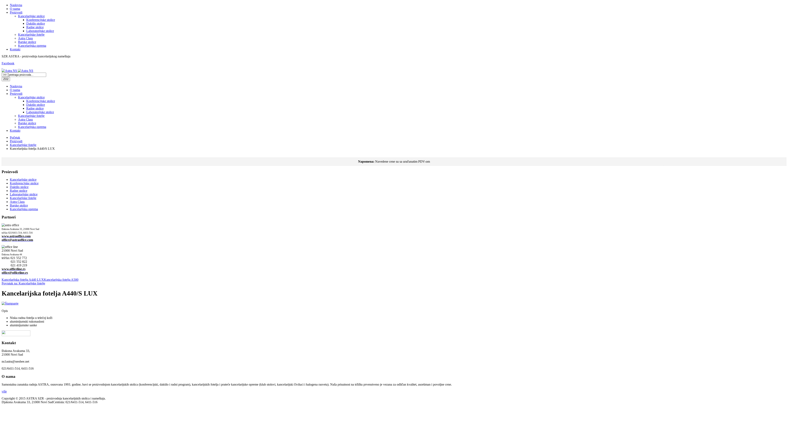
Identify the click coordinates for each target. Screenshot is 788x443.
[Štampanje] (10, 303)
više (4, 391)
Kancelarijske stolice (31, 16)
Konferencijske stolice (40, 20)
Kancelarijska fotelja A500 (61, 279)
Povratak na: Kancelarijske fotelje (23, 283)
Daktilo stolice (35, 23)
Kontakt (15, 49)
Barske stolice (27, 42)
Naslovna (16, 5)
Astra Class (25, 38)
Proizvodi (16, 12)
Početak (15, 137)
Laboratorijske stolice (40, 31)
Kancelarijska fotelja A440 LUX (23, 279)
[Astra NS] (10, 70)
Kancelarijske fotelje (31, 34)
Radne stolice (35, 27)
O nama (15, 8)
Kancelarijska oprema (32, 45)
